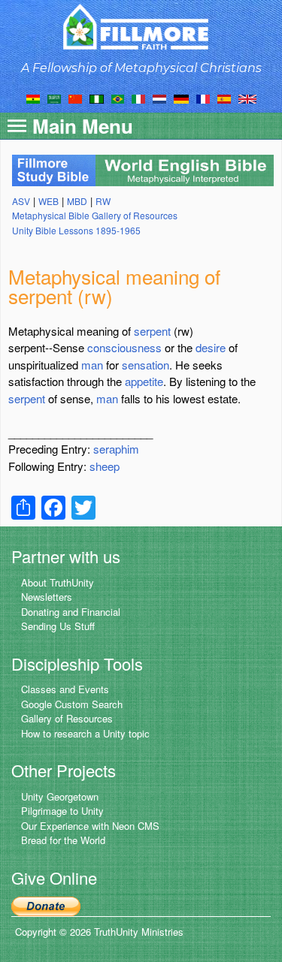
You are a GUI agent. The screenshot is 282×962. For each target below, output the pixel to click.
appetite (144, 381)
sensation (145, 364)
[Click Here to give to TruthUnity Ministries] (45, 904)
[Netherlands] (159, 97)
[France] (203, 97)
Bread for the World (63, 840)
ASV (21, 201)
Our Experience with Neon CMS (90, 826)
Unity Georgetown (60, 796)
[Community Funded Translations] (247, 97)
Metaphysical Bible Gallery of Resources (94, 215)
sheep (104, 466)
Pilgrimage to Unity (62, 811)
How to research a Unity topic (85, 733)
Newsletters (46, 597)
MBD (77, 201)
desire (211, 347)
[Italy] (138, 97)
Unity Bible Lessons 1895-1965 (76, 230)
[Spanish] (224, 97)
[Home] (141, 27)
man (92, 364)
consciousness (124, 347)
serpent (152, 331)
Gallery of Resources (67, 718)
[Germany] (181, 97)
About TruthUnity (57, 582)
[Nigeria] (96, 97)
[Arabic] (54, 97)
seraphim (116, 449)
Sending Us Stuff (58, 626)
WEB (48, 201)
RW (103, 201)
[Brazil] (117, 97)
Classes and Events (65, 689)
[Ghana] (33, 97)
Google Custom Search (72, 704)
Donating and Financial (70, 612)
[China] (75, 97)
